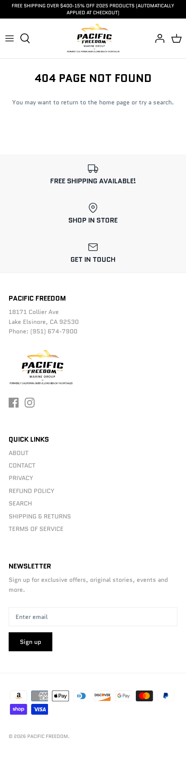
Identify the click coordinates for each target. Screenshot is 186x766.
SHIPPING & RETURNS (40, 516)
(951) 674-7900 (53, 331)
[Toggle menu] (9, 38)
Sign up (30, 641)
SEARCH (20, 503)
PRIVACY (21, 478)
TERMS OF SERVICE (36, 528)
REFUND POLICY (32, 491)
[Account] (157, 38)
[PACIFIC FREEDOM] (93, 38)
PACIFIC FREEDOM (47, 736)
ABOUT (19, 453)
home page (114, 102)
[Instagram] (30, 403)
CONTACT (22, 465)
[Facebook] (14, 403)
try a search (155, 102)
